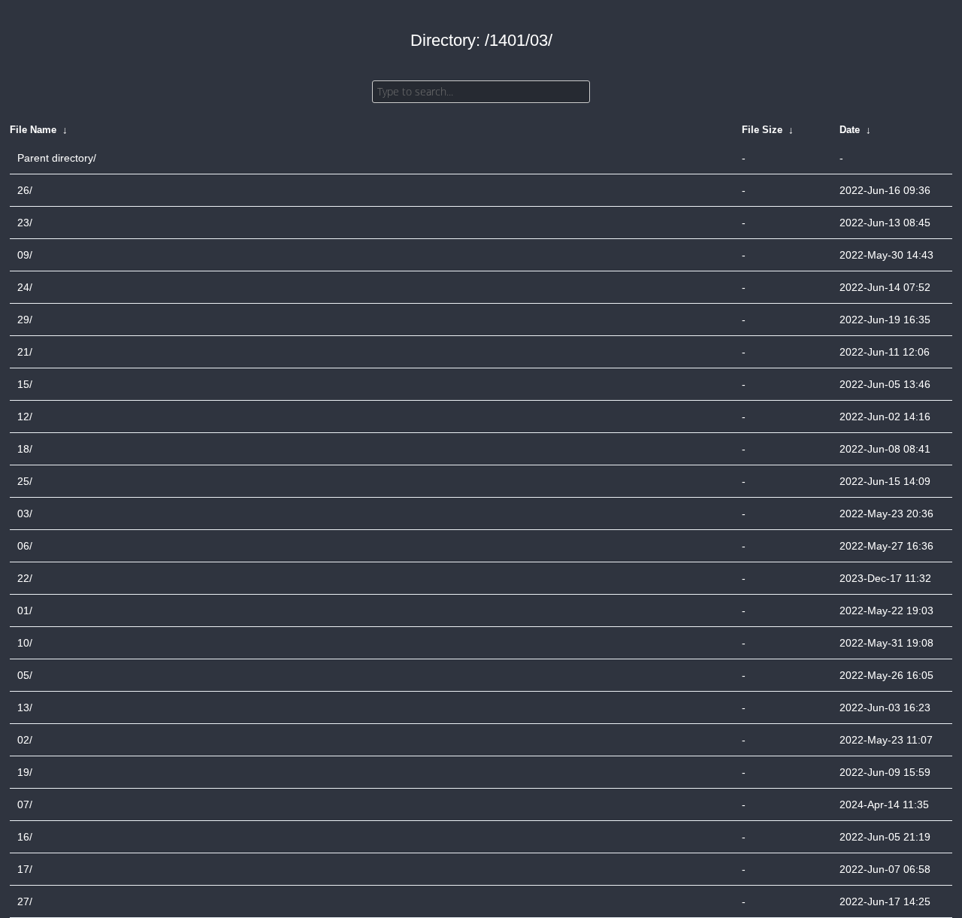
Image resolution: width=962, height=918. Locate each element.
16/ (24, 837)
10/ (24, 643)
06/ (24, 546)
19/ (24, 772)
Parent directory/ (56, 158)
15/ (24, 384)
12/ (24, 417)
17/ (24, 869)
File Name (33, 129)
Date (849, 129)
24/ (24, 287)
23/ (24, 223)
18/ (24, 449)
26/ (24, 190)
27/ (24, 901)
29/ (24, 320)
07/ (24, 804)
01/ (24, 610)
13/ (24, 707)
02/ (24, 740)
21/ (24, 352)
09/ (24, 255)
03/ (24, 513)
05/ (24, 675)
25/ (24, 481)
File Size (762, 129)
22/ (24, 578)
